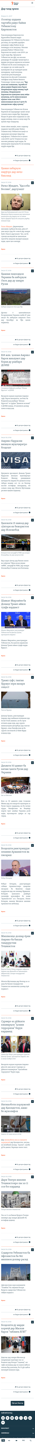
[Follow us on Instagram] (16, 1418)
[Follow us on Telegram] (25, 1418)
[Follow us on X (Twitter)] (21, 1418)
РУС (23, 1440)
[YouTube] (16, 1440)
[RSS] (30, 1418)
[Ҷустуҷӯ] (31, 1440)
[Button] (22, 155)
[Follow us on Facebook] (7, 1418)
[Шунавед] (9, 1440)
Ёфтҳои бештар (17, 1403)
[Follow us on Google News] (3, 1418)
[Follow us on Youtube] (12, 1418)
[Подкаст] (3, 1422)
